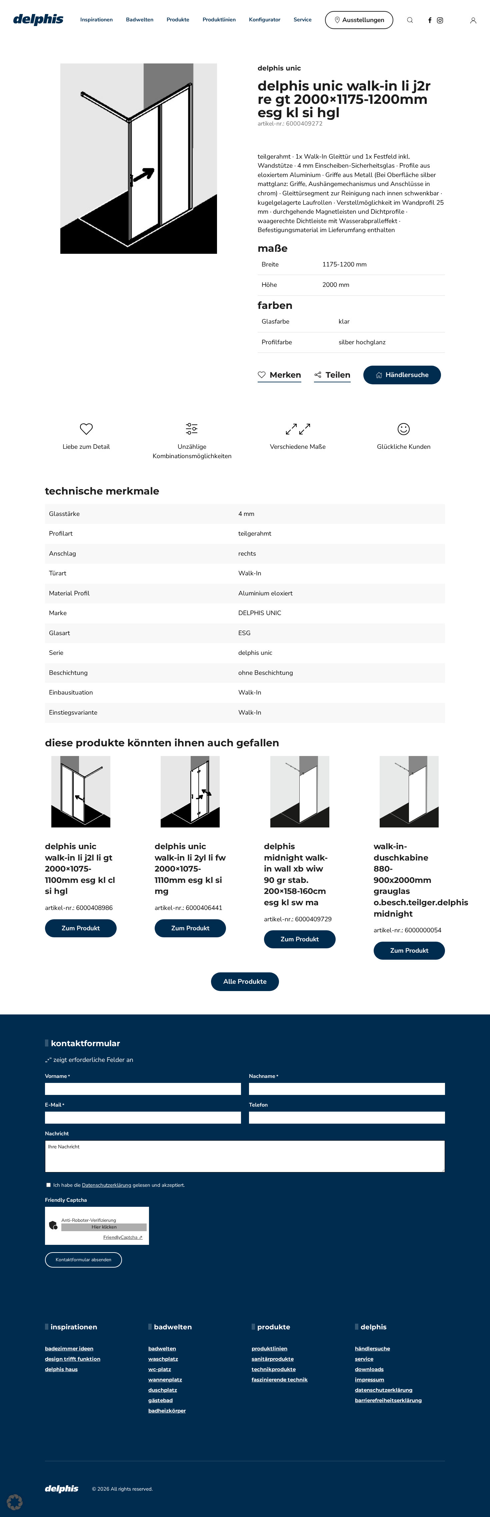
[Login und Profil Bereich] (473, 19)
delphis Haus (61, 1369)
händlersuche (372, 1348)
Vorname (57, 1076)
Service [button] (303, 19)
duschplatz (162, 1390)
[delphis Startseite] (61, 1489)
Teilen (338, 375)
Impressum (369, 1379)
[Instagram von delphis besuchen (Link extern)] (440, 19)
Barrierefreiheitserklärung (388, 1400)
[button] (410, 20)
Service (364, 1359)
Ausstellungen (363, 20)
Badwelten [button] (139, 19)
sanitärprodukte (273, 1359)
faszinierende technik (280, 1379)
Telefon (258, 1105)
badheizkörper (167, 1410)
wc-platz (159, 1369)
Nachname (263, 1076)
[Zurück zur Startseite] (38, 20)
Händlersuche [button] (407, 374)
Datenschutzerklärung (106, 1185)
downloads (369, 1369)
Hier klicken (104, 1227)
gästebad (160, 1400)
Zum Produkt (81, 928)
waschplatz (163, 1359)
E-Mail (54, 1105)
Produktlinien (219, 19)
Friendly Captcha (66, 1200)
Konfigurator (264, 19)
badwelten (162, 1348)
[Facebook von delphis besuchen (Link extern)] (430, 19)
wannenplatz (165, 1379)
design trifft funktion (72, 1359)
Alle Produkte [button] (245, 981)
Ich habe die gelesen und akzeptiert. (119, 1185)
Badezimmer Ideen (69, 1348)
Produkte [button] (178, 19)
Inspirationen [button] (96, 19)
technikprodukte (274, 1369)
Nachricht (57, 1133)
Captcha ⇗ (123, 1237)
